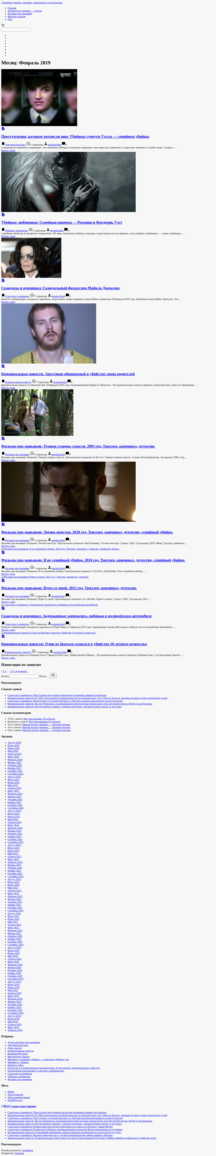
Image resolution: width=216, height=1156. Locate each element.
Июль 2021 (13, 916)
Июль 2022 (13, 882)
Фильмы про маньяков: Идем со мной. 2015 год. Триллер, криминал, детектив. (69, 588)
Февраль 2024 (15, 828)
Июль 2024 (13, 813)
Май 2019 (13, 990)
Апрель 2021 (14, 924)
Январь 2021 (14, 933)
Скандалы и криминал (17, 296)
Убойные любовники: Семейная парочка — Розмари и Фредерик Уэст (61, 222)
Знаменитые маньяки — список (25, 10)
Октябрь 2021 (15, 907)
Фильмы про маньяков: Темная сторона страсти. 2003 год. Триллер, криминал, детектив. (78, 446)
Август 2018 (14, 1016)
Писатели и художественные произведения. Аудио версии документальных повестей (54, 1068)
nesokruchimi (54, 144)
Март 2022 (13, 893)
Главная (12, 8)
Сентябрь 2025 (15, 774)
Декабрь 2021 (15, 902)
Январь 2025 (14, 796)
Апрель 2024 (14, 822)
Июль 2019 (13, 984)
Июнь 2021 (14, 919)
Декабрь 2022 (15, 867)
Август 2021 (14, 913)
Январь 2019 (14, 1001)
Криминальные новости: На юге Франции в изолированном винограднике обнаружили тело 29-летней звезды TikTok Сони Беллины (80, 703)
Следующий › (20, 671)
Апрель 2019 (14, 993)
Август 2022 (14, 879)
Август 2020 (14, 947)
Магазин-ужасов (16, 16)
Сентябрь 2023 (15, 842)
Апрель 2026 (14, 754)
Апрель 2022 (14, 890)
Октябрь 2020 (15, 942)
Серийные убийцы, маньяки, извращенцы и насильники (31, 2)
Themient (19, 1153)
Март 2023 (13, 859)
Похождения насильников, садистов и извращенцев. (36, 1070)
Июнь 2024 (14, 816)
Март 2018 (13, 1027)
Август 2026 (14, 742)
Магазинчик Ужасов (19, 1056)
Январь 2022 (14, 899)
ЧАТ (10, 19)
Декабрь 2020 (15, 936)
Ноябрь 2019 (14, 973)
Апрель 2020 (14, 959)
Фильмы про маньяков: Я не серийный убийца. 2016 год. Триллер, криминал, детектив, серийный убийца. (93, 560)
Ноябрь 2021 (14, 905)
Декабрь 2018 (15, 1004)
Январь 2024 (14, 830)
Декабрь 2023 (15, 833)
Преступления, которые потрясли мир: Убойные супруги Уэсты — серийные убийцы (75, 136)
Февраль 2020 (15, 964)
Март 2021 (13, 927)
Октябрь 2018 (15, 1010)
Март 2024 (13, 825)
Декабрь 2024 (15, 799)
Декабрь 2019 (15, 970)
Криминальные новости (18, 382)
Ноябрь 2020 (14, 939)
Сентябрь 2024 (15, 808)
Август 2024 (14, 811)
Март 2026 (13, 756)
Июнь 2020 (14, 953)
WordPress (27, 1150)
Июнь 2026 (14, 748)
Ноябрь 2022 (14, 870)
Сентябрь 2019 (15, 979)
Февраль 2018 (15, 1030)
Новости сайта (15, 1065)
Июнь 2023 (14, 850)
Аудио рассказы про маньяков (24, 1042)
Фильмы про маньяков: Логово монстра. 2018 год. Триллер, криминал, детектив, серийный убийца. (87, 532)
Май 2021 (13, 922)
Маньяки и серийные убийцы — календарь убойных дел (38, 1059)
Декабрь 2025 (15, 765)
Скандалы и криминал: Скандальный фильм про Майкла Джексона (60, 288)
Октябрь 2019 (15, 976)
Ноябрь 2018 (14, 1007)
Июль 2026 (13, 745)
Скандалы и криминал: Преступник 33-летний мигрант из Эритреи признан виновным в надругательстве (65, 701)
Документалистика (15, 144)
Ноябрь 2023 (14, 836)
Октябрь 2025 (15, 771)
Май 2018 (13, 1021)
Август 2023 (14, 845)
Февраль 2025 (15, 793)
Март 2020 (13, 961)
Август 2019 (14, 981)
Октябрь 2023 (15, 839)
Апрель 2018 (14, 1024)
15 (11, 671)
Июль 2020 (13, 950)
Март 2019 (13, 996)
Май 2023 (13, 853)
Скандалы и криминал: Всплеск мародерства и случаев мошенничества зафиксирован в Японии (60, 1135)
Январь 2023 (14, 865)
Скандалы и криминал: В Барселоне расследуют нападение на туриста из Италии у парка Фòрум (60, 1126)
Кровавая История (18, 1053)
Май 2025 (13, 785)
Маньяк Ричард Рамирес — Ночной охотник (46, 724)
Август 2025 (14, 776)
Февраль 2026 (15, 759)
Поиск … (44, 676)
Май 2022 (13, 887)
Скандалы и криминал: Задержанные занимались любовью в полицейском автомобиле (76, 616)
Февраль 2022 (15, 896)
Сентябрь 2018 (15, 1013)
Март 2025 (13, 791)
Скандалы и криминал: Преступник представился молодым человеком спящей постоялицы (57, 695)
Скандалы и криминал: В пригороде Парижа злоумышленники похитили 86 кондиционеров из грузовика (65, 1129)
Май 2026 (13, 751)
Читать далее (8, 150)
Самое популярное (23, 1106)
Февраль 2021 (15, 930)
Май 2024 (13, 819)
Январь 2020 (14, 967)
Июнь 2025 (14, 782)
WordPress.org (15, 1100)
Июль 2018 (13, 1018)
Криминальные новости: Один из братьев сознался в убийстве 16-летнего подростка (74, 644)
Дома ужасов (15, 1048)
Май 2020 (13, 956)
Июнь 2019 (14, 987)
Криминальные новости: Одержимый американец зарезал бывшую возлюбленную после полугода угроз (64, 1132)
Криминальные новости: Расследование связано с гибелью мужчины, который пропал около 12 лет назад (65, 706)
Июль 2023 (13, 848)
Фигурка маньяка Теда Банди (39, 718)
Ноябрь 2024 (14, 802)
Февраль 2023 (15, 862)
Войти (11, 1091)
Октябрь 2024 (15, 805)
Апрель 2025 (14, 788)
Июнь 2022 (14, 885)
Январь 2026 (14, 762)
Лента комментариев (19, 1097)
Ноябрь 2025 (14, 768)
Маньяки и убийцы (18, 1062)
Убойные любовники (16, 230)
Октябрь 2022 (15, 873)
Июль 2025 (13, 779)
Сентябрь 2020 (15, 944)
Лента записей (15, 1094)
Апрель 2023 (14, 856)
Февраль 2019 (15, 998)
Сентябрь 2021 (15, 910)
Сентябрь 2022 (15, 876)
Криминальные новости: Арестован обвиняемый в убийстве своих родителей (68, 374)
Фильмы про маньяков (20, 13)
